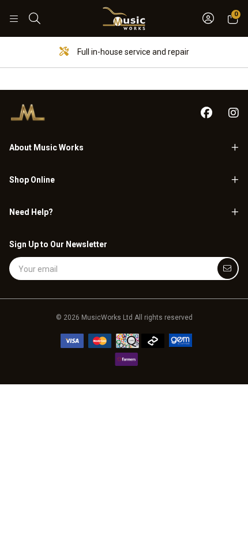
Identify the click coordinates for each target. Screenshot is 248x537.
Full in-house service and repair (132, 51)
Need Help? (31, 212)
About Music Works (46, 147)
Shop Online (32, 179)
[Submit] (227, 268)
